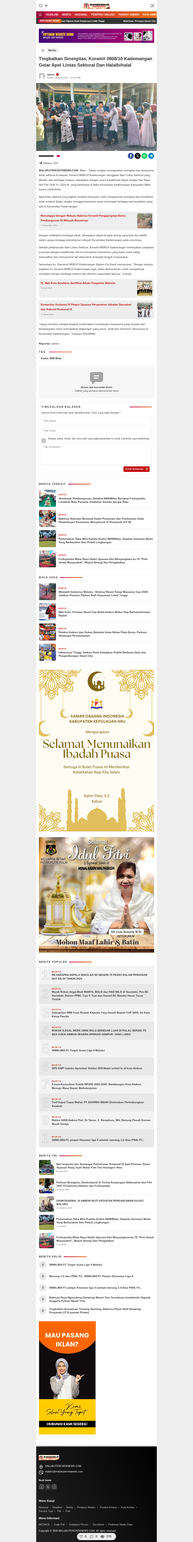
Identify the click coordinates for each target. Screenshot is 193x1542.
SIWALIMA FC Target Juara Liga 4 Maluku (78, 1050)
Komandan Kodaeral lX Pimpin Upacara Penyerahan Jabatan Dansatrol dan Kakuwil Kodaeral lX (86, 307)
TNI (59, 1511)
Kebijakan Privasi (78, 1524)
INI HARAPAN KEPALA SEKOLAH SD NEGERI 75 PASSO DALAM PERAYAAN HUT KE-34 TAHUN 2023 (99, 976)
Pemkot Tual (46, 1511)
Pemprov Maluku (103, 14)
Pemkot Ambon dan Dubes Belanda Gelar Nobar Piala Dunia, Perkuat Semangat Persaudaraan (103, 634)
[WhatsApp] (144, 156)
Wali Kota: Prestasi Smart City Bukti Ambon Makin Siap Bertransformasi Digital (143, 21)
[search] (41, 5)
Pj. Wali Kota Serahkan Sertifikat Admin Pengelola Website (78, 283)
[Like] (81, 1536)
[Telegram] (151, 156)
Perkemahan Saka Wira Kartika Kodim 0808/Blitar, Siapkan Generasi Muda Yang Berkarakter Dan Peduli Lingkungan (106, 540)
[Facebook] (131, 156)
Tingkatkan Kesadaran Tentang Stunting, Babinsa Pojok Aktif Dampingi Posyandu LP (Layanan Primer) (95, 1310)
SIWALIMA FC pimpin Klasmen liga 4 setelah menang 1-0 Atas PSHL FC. (98, 1139)
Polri (67, 1511)
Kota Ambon (151, 14)
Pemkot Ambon (129, 14)
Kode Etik (59, 1524)
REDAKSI (44, 1524)
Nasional (81, 14)
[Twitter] (138, 156)
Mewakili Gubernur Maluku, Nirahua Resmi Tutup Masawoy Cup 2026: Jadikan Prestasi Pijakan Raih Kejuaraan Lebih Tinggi (104, 593)
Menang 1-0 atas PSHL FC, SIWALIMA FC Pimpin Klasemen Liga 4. (91, 1276)
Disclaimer (98, 1524)
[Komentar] (92, 1536)
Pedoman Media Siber (120, 1524)
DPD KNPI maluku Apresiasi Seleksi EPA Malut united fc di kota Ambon (97, 1068)
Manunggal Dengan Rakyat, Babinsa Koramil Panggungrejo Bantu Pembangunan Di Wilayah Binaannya (83, 218)
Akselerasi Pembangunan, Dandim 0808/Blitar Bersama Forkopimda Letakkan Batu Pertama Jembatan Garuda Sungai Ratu (102, 500)
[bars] (151, 6)
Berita (66, 14)
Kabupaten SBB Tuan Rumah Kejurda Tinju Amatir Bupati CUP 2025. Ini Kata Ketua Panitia (101, 1014)
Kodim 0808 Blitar (51, 358)
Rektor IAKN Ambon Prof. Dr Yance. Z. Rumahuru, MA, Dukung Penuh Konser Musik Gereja (101, 1122)
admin (50, 74)
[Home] (40, 14)
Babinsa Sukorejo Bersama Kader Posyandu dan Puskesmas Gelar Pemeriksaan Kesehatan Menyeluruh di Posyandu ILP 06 (101, 520)
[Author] (42, 76)
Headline (52, 14)
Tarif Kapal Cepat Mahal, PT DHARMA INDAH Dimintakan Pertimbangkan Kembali (98, 1104)
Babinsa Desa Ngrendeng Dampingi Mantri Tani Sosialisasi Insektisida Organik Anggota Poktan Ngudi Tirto (100, 1299)
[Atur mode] (46, 5)
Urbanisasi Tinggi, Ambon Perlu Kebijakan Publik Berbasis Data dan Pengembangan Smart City (102, 654)
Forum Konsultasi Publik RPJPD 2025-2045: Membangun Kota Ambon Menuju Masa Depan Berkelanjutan (96, 1086)
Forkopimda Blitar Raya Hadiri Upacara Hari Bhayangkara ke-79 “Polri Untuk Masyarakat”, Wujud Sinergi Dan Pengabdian (103, 561)
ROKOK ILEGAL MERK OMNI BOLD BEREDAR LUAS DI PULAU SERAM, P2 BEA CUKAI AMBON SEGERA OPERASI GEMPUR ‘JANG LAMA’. (99, 1032)
